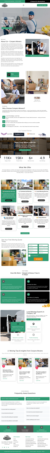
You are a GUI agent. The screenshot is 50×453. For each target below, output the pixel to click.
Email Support (8, 429)
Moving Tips (4, 358)
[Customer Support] (25, 427)
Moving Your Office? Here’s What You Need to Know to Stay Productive (8, 371)
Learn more (5, 378)
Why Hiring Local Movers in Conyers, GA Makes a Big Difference (41, 372)
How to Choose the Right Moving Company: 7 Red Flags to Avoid (24, 372)
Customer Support (25, 429)
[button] (23, 5)
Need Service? (41, 429)
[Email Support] (8, 427)
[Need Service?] (41, 427)
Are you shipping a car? (34, 255)
